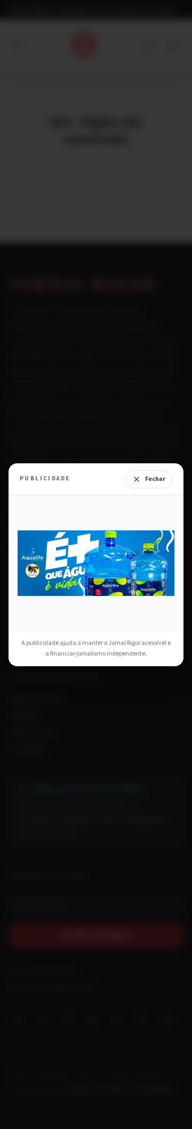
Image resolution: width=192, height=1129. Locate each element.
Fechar (155, 479)
